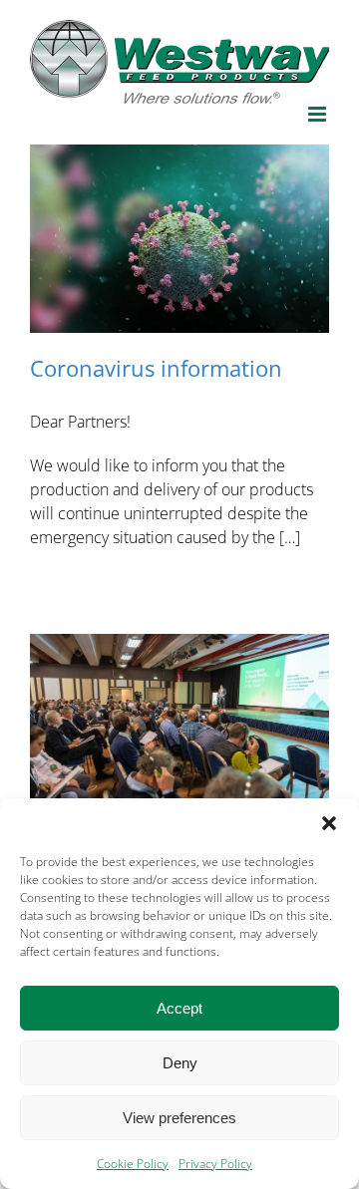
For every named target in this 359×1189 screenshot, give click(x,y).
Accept (179, 1008)
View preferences (179, 1117)
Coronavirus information (156, 368)
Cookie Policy (133, 1163)
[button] (329, 823)
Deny (180, 1062)
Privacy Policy (215, 1163)
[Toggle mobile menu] (318, 114)
